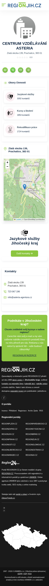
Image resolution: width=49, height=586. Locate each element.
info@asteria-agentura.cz (20, 297)
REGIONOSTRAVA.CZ (35, 450)
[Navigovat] (5, 70)
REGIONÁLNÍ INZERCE (24, 355)
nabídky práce (41, 384)
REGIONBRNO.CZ (33, 434)
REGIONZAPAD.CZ (9, 429)
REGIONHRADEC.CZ (10, 455)
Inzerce (4, 411)
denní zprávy (17, 380)
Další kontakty (23, 253)
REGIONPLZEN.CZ (9, 424)
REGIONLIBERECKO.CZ (12, 450)
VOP (25, 574)
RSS (41, 411)
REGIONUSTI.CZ (9, 445)
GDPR (20, 574)
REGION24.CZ (31, 455)
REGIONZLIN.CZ (32, 439)
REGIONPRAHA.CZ (10, 439)
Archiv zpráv (33, 411)
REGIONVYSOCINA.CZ (35, 429)
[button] (24, 187)
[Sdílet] (28, 70)
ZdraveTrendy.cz (8, 498)
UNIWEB (32, 477)
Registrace (22, 411)
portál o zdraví (21, 494)
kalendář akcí (29, 384)
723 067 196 (14, 291)
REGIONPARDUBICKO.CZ (36, 424)
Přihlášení (13, 411)
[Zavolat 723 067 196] (13, 70)
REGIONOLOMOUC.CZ (35, 445)
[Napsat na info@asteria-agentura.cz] (20, 70)
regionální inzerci (17, 391)
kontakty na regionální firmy (12, 384)
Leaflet (18, 219)
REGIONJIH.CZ (8, 434)
